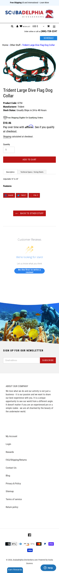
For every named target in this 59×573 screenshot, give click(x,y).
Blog (8, 475)
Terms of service (14, 499)
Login (8, 444)
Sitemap (10, 491)
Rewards (10, 452)
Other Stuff (15, 45)
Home (5, 45)
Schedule (49, 38)
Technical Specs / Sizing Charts (31, 172)
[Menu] (54, 26)
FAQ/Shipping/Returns (16, 459)
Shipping (7, 136)
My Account (11, 436)
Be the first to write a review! (29, 271)
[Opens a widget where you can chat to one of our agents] (48, 568)
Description (10, 172)
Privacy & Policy (13, 483)
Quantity (6, 144)
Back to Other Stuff (32, 213)
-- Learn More (44, 2)
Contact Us (11, 467)
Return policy (12, 507)
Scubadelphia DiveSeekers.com (25, 560)
